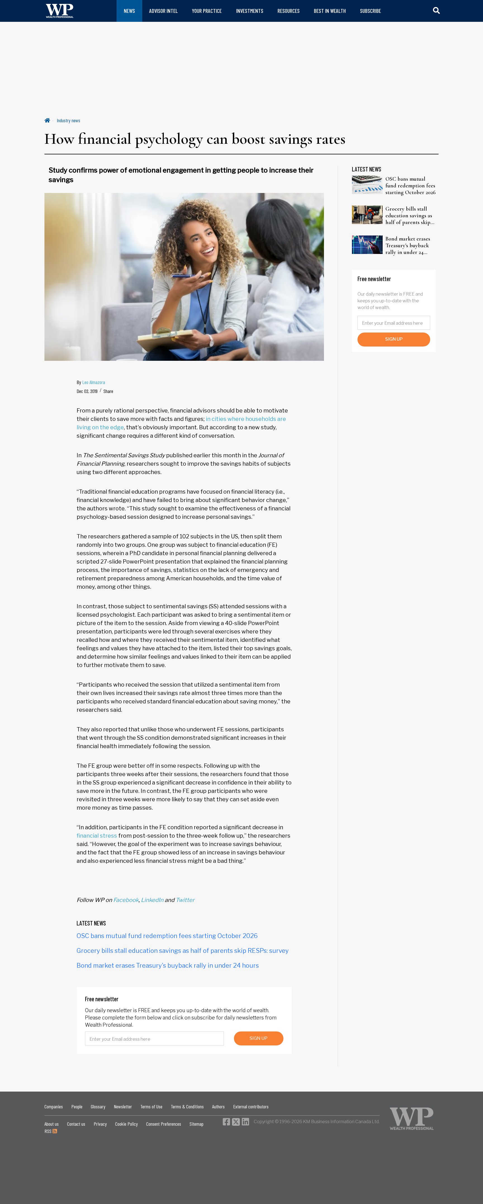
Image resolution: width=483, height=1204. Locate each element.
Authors (218, 1106)
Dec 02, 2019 (87, 391)
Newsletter (123, 1106)
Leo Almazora (93, 382)
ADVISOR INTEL (163, 11)
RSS (48, 1131)
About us (51, 1124)
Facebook (126, 900)
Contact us (76, 1124)
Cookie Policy (126, 1124)
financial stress (97, 835)
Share (108, 391)
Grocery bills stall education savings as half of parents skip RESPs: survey (183, 950)
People (76, 1106)
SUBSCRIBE (370, 11)
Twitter (185, 900)
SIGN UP (258, 1038)
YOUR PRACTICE (207, 11)
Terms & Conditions (187, 1106)
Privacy (100, 1124)
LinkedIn (152, 900)
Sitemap (196, 1124)
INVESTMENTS (249, 11)
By (91, 382)
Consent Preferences (163, 1124)
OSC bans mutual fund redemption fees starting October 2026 (167, 935)
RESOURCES (289, 11)
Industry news (68, 120)
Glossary (98, 1106)
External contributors (251, 1106)
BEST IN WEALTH (330, 11)
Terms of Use (151, 1106)
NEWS (129, 11)
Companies (53, 1106)
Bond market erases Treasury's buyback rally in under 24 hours (168, 965)
